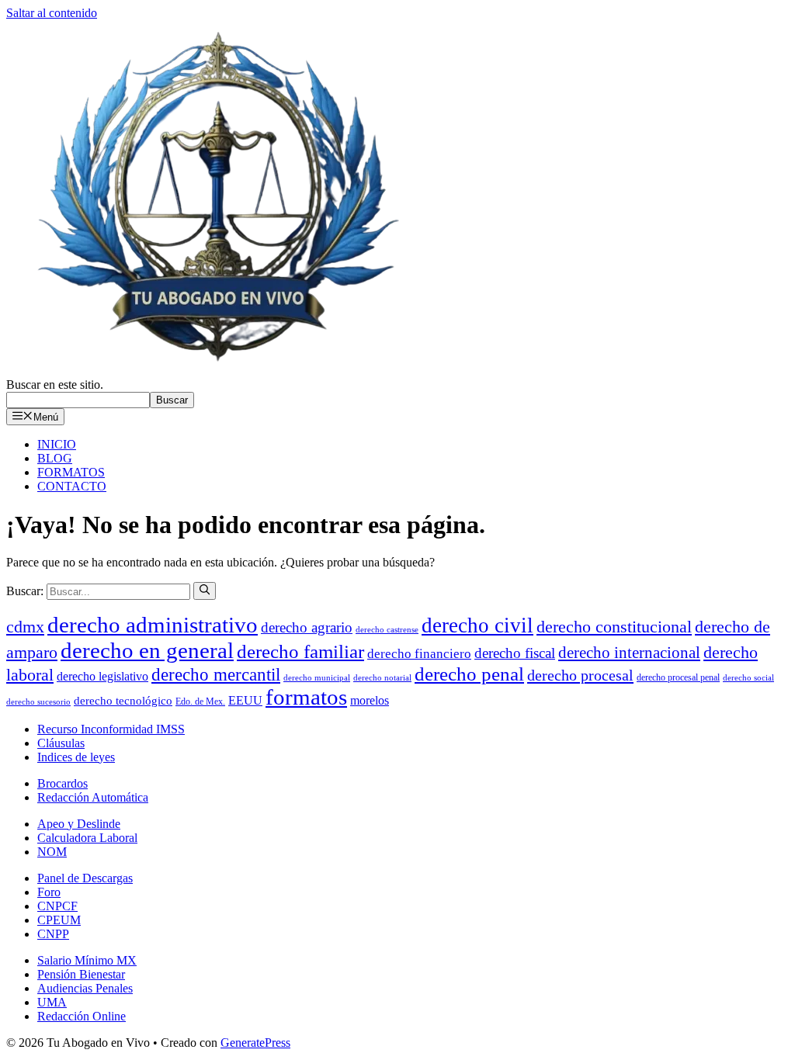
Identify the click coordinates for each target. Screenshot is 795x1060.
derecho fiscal (514, 653)
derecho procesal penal (678, 677)
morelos (369, 700)
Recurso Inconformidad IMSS (111, 729)
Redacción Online (81, 1016)
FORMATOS (71, 472)
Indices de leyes (76, 757)
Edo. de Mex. (200, 701)
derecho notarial (382, 678)
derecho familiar (300, 651)
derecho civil (477, 625)
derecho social (748, 678)
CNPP (53, 933)
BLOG (54, 458)
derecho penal (469, 673)
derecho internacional (629, 652)
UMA (52, 1002)
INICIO (56, 444)
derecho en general (147, 650)
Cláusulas (61, 743)
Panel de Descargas (85, 878)
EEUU (245, 700)
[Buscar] (204, 590)
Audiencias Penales (85, 988)
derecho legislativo (102, 676)
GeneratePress (255, 1042)
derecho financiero (419, 653)
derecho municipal (316, 678)
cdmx (25, 627)
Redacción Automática (92, 797)
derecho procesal (580, 675)
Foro (49, 892)
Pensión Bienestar (81, 974)
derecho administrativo (152, 624)
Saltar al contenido (51, 12)
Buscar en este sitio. (54, 384)
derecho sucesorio (38, 702)
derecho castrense (387, 629)
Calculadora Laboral (87, 837)
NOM (52, 851)
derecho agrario (306, 627)
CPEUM (59, 920)
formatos (306, 697)
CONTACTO (71, 486)
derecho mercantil (215, 674)
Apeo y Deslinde (78, 823)
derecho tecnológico (123, 701)
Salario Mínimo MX (87, 960)
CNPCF (57, 906)
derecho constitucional (614, 626)
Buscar (172, 400)
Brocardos (62, 783)
